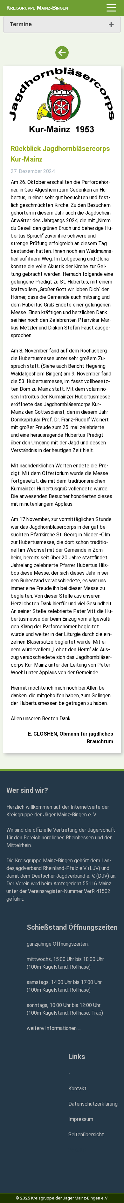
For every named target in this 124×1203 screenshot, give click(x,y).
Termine (21, 24)
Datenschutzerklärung (93, 1104)
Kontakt (77, 1089)
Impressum (80, 1119)
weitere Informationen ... (54, 1028)
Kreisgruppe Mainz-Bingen (37, 8)
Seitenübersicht (86, 1134)
